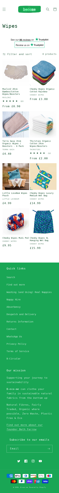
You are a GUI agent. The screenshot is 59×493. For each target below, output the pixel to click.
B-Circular (14, 358)
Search (11, 277)
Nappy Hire (14, 299)
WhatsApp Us (14, 336)
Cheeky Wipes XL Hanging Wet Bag (39, 239)
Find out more (16, 284)
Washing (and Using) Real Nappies (29, 292)
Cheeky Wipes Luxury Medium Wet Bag (41, 194)
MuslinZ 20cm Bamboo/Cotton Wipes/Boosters (11, 91)
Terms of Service (18, 351)
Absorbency (14, 307)
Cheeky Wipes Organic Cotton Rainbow (42, 90)
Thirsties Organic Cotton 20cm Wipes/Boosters (40, 143)
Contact (11, 329)
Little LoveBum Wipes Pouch (14, 194)
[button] (4, 9)
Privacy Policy (16, 344)
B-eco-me (24, 487)
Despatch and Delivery (21, 314)
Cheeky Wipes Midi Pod (15, 238)
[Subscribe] (48, 449)
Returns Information (20, 321)
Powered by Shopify (37, 487)
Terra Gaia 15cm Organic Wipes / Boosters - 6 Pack (13, 143)
